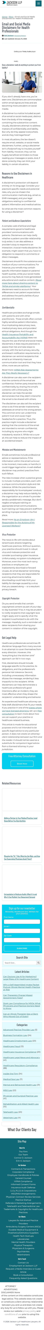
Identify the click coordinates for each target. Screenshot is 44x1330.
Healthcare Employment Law (17, 1041)
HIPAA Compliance (23, 1181)
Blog (11, 17)
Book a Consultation (23, 1275)
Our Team (23, 1155)
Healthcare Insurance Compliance (19, 1052)
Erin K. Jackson (23, 1161)
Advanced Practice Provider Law (18, 1030)
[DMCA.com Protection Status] (11, 1124)
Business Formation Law (15, 1035)
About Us (22, 1148)
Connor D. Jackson (23, 1158)
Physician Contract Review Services (23, 1197)
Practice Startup (23, 1200)
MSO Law (7, 1090)
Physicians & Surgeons (23, 1248)
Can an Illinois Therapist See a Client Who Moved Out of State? (20, 1015)
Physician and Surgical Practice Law (20, 1096)
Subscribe (22, 948)
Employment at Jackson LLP (23, 1266)
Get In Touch (22, 1259)
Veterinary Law (10, 1117)
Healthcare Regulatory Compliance (20, 1065)
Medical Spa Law (11, 1079)
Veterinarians (23, 1255)
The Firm (23, 1151)
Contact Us (23, 1263)
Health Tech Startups (23, 1236)
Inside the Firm (10, 1074)
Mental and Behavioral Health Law (19, 1085)
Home (4, 17)
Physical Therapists (23, 1245)
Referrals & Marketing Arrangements (23, 1203)
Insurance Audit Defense (23, 1187)
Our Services (22, 1165)
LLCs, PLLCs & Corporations (23, 1191)
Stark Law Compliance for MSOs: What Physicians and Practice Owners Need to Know (21, 1006)
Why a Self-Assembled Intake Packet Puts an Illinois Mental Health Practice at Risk (21, 987)
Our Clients (22, 1217)
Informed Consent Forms (23, 1184)
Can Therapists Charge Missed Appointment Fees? (17, 996)
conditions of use (13, 1314)
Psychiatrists (23, 1251)
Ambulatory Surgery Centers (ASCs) (23, 1226)
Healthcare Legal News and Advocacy (21, 1057)
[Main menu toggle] (39, 3)
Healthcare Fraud (11, 1046)
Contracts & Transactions (23, 1169)
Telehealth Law (10, 1112)
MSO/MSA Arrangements (23, 1194)
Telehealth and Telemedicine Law (23, 1206)
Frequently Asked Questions (23, 1278)
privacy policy (29, 1311)
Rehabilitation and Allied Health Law (21, 1104)
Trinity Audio (26, 51)
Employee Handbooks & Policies (23, 1175)
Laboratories (23, 1239)
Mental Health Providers (23, 1242)
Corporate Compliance (23, 1172)
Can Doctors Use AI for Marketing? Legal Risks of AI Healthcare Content (21, 977)
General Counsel (23, 1178)
